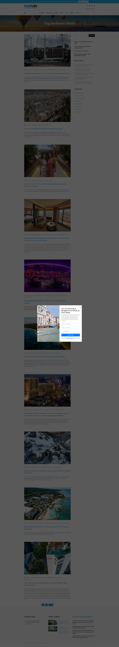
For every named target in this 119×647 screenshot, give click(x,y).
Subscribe (71, 335)
